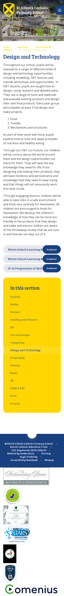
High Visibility (29, 456)
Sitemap (49, 460)
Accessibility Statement (24, 460)
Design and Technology (32, 49)
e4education (27, 453)
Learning (22, 47)
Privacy (46, 453)
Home (6, 47)
